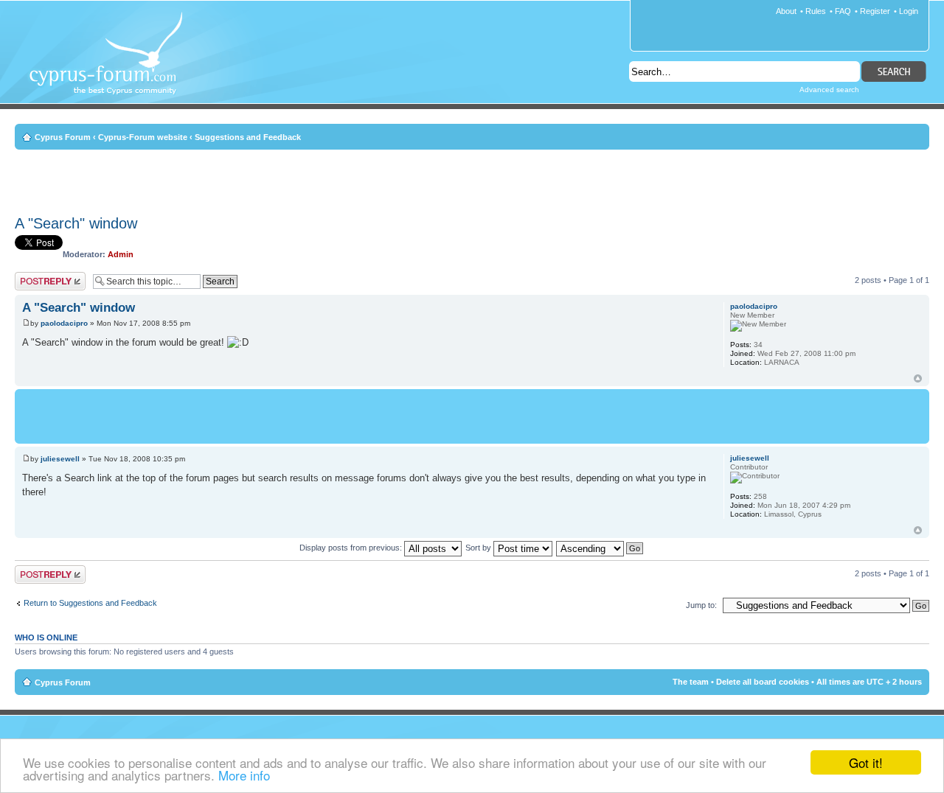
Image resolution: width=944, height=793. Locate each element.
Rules (815, 11)
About (786, 11)
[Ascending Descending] (600, 547)
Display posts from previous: (351, 547)
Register (875, 11)
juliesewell (60, 459)
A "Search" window (76, 223)
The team (691, 681)
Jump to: (701, 605)
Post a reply (36, 276)
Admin (120, 254)
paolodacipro (64, 323)
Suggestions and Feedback (248, 137)
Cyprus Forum (63, 137)
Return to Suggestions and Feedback (90, 602)
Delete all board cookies (762, 681)
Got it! (866, 762)
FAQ (843, 11)
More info (244, 775)
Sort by (479, 547)
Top (918, 378)
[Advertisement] (472, 180)
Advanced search (829, 89)
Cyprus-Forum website (142, 137)
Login (908, 11)
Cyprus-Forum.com (111, 63)
